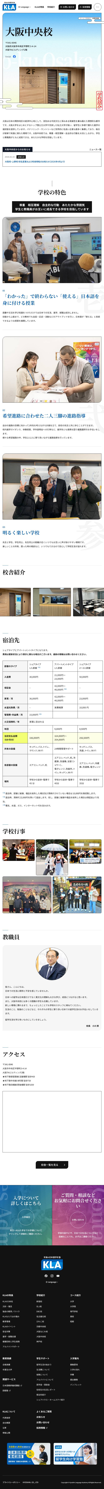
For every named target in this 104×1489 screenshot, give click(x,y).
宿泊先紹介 (41, 1394)
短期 (72, 1321)
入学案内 (74, 1358)
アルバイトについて (44, 1379)
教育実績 (7, 1358)
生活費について (43, 1369)
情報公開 (6, 1432)
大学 (72, 1301)
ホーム (82, 18)
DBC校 (39, 1311)
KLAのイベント (9, 1326)
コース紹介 (75, 1295)
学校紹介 (51, 7)
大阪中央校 (41, 1336)
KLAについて (9, 1411)
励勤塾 (5, 1390)
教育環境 (6, 1321)
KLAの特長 (39, 7)
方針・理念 (7, 1306)
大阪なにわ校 (42, 1331)
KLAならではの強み (11, 1316)
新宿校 (39, 1301)
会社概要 (6, 1422)
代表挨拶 (6, 1417)
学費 (72, 1374)
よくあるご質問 (44, 1411)
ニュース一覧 (95, 149)
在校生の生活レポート (45, 1389)
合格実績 (6, 1364)
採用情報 (40, 1427)
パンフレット (76, 1384)
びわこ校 (40, 1321)
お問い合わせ (42, 1422)
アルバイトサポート (11, 1346)
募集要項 (74, 1364)
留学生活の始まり (44, 1364)
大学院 (73, 1306)
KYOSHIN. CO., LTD (30, 1482)
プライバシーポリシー (11, 1482)
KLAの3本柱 (8, 1301)
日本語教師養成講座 (11, 1385)
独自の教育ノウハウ (11, 1311)
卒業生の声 (7, 1369)
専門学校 (74, 1311)
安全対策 (6, 1331)
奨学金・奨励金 (43, 1384)
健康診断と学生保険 (11, 1341)
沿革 (4, 1427)
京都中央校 (41, 1326)
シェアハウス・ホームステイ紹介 (50, 1399)
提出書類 (74, 1379)
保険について (42, 1374)
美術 (72, 1316)
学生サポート (42, 1358)
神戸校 (39, 1341)
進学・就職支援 (9, 1336)
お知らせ (40, 1417)
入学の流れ (75, 1369)
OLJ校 (39, 1306)
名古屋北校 (41, 1316)
